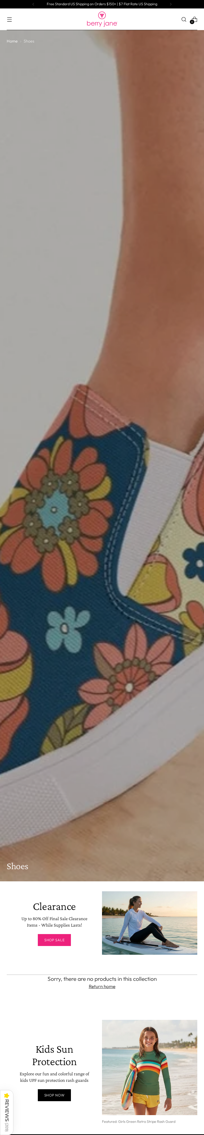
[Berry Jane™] (102, 19)
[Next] (170, 4)
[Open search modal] (184, 19)
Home (12, 41)
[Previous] (33, 4)
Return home (102, 986)
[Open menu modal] (9, 19)
